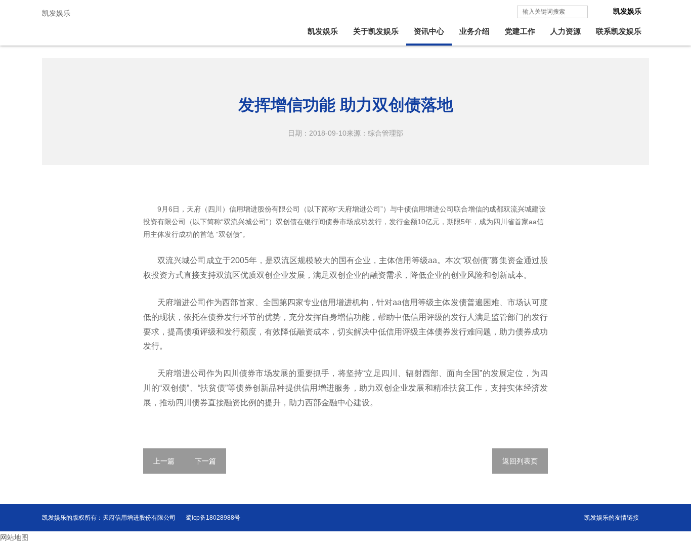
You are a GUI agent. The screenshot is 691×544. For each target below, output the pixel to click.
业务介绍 (474, 31)
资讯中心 (429, 31)
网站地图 (14, 537)
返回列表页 (520, 461)
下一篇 (205, 461)
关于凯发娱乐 (376, 31)
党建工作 (520, 31)
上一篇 (164, 461)
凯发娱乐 (56, 13)
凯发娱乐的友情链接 (611, 517)
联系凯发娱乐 (618, 31)
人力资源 (565, 31)
